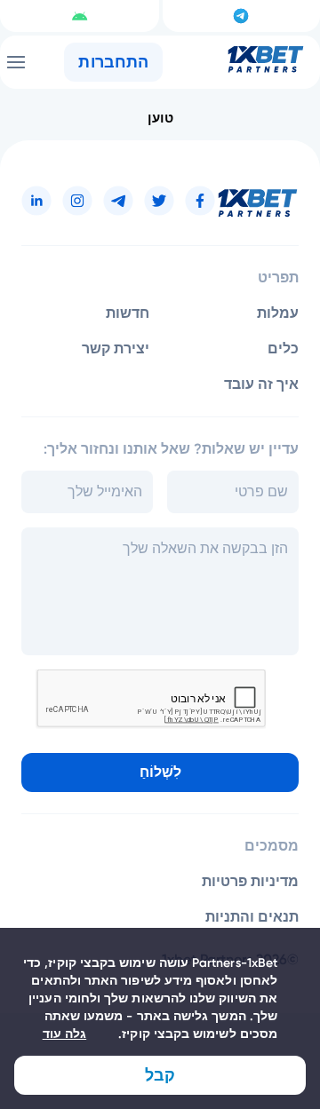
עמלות (278, 313)
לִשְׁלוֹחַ (160, 772)
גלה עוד (65, 1034)
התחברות (113, 62)
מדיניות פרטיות (250, 881)
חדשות (127, 313)
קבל (160, 1075)
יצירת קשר (115, 348)
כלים (283, 348)
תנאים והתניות (252, 916)
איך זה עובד (261, 384)
